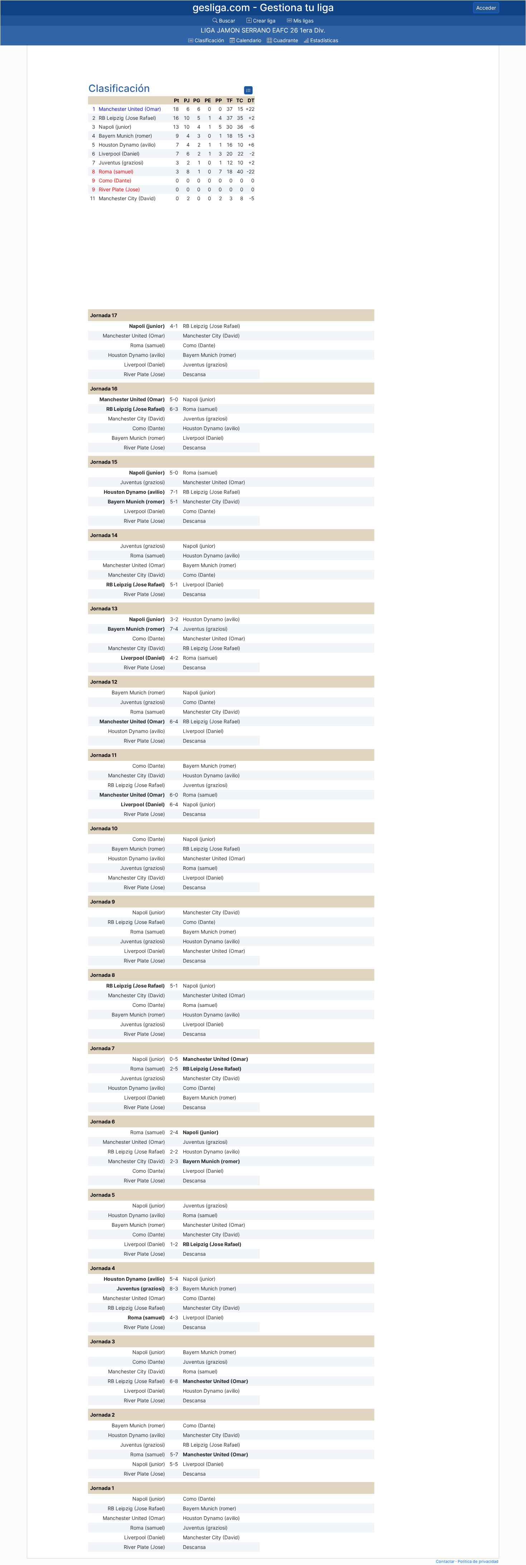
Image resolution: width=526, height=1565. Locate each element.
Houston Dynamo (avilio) (136, 355)
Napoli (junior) (147, 326)
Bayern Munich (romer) (209, 355)
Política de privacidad (478, 1561)
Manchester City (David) (211, 336)
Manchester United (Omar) (134, 336)
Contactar (445, 1561)
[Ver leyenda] (248, 90)
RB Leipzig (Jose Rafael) (211, 326)
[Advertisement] (56, 154)
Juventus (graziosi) (205, 364)
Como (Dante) (199, 345)
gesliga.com (263, 7)
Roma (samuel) (147, 345)
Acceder (486, 8)
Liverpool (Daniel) (144, 364)
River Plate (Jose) (144, 374)
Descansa (194, 374)
